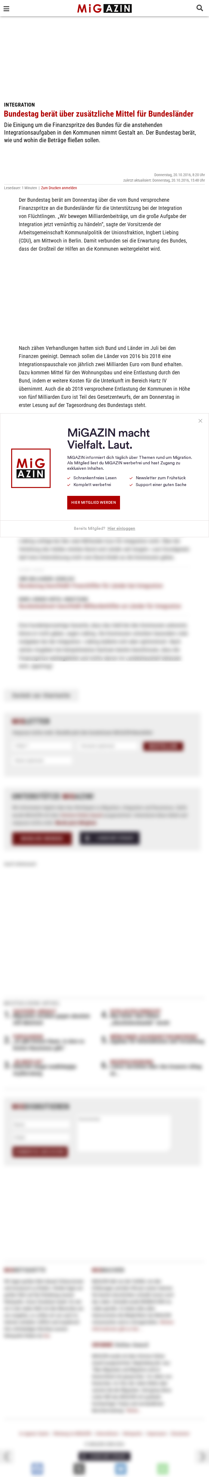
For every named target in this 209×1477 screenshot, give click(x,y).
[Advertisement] (104, 57)
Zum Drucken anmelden (59, 188)
